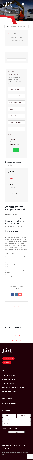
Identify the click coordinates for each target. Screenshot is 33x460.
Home (7, 26)
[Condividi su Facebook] (12, 294)
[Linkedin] (16, 294)
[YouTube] (8, 165)
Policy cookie (13, 452)
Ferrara (12, 142)
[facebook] (3, 448)
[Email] (20, 294)
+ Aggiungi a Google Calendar (17, 306)
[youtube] (5, 448)
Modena (13, 139)
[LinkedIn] (11, 165)
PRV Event (17, 335)
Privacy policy (5, 452)
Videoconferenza (16, 144)
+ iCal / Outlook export (17, 311)
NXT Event (15, 340)
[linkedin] (8, 448)
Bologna (13, 137)
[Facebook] (6, 165)
